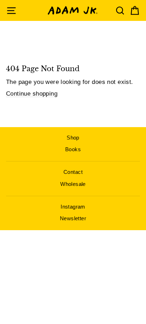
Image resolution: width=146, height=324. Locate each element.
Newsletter (73, 218)
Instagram (73, 207)
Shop (73, 138)
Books (73, 149)
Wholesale (73, 184)
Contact (73, 172)
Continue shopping (31, 93)
